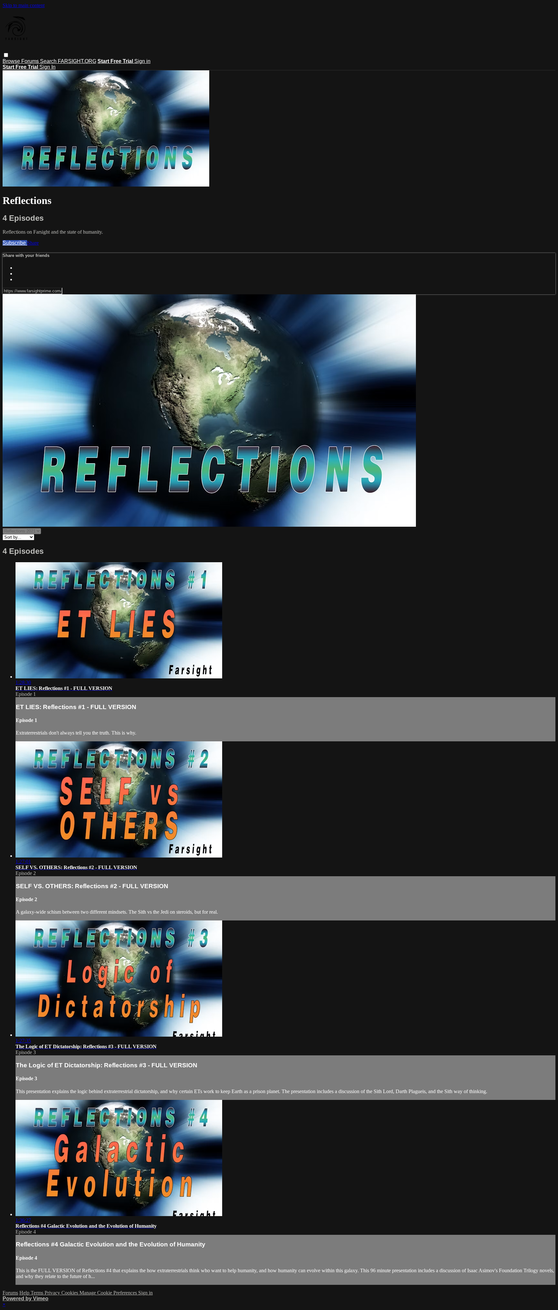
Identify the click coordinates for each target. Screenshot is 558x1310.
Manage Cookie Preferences (108, 1292)
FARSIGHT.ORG (77, 61)
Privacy (53, 1292)
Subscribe (15, 243)
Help (25, 1292)
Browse (12, 61)
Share (33, 243)
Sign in (142, 61)
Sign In (47, 67)
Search (49, 61)
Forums (30, 61)
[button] (6, 55)
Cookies (70, 1292)
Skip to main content (24, 5)
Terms (38, 1292)
